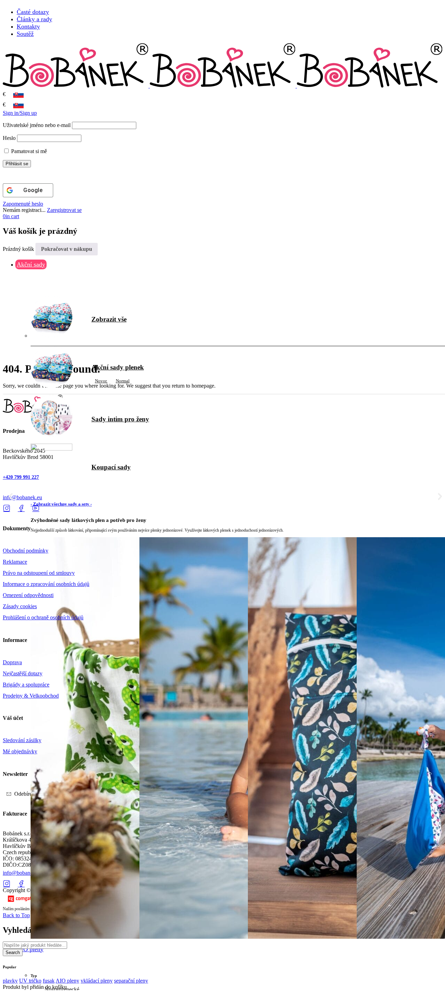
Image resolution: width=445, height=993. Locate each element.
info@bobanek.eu (22, 497)
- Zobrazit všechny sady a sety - (61, 504)
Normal (123, 380)
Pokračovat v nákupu (66, 249)
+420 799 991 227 (21, 477)
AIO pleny (67, 981)
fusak (49, 981)
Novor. (101, 380)
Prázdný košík (18, 249)
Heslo (9, 138)
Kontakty (28, 26)
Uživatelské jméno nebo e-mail (37, 125)
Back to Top (16, 915)
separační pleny (131, 981)
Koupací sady (111, 467)
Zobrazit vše (109, 319)
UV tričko (30, 981)
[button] (10, 496)
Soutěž (25, 33)
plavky (10, 981)
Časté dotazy (33, 11)
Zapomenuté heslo (23, 204)
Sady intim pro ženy (120, 419)
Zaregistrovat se (64, 210)
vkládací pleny (97, 981)
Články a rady (34, 19)
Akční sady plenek (117, 367)
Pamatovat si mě (28, 151)
